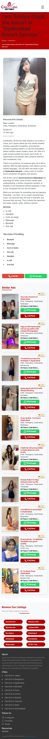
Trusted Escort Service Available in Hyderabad (30, 360)
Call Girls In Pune (12, 690)
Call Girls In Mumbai (13, 686)
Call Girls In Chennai (13, 701)
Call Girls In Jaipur (12, 675)
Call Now (31, 316)
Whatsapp (31, 310)
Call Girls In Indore (12, 694)
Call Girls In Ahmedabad (15, 708)
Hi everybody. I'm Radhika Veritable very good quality (31, 541)
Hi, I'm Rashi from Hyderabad (27, 572)
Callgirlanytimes (30, 736)
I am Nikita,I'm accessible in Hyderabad (31, 510)
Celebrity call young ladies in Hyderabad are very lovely (31, 450)
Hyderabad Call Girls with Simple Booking (31, 389)
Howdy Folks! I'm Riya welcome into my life (29, 481)
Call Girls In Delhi (12, 705)
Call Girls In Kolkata (13, 697)
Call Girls (11, 41)
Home (4, 41)
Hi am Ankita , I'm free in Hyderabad (30, 419)
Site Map (5, 731)
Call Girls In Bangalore (14, 679)
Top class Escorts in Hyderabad (29, 298)
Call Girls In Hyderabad (14, 683)
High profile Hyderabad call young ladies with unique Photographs (30, 329)
